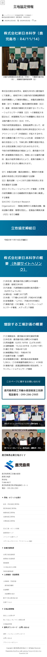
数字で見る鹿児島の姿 (10, 598)
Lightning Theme (27, 651)
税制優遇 (6, 563)
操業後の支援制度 (9, 559)
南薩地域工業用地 (9, 512)
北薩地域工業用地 (9, 517)
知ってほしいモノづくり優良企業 (14, 620)
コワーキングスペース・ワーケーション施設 (17, 541)
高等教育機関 (9, 585)
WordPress (16, 651)
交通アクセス (7, 602)
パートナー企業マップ (10, 537)
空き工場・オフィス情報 (11, 528)
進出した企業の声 (9, 615)
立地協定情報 (7, 624)
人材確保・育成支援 (9, 581)
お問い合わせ (7, 638)
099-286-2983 (12, 488)
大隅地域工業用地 (9, 521)
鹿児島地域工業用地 (9, 508)
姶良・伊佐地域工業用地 (11, 504)
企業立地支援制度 (9, 554)
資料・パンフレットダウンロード (14, 634)
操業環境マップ (8, 533)
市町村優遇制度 (8, 571)
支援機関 (6, 590)
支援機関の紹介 (10, 594)
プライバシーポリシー (10, 642)
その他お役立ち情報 (9, 567)
